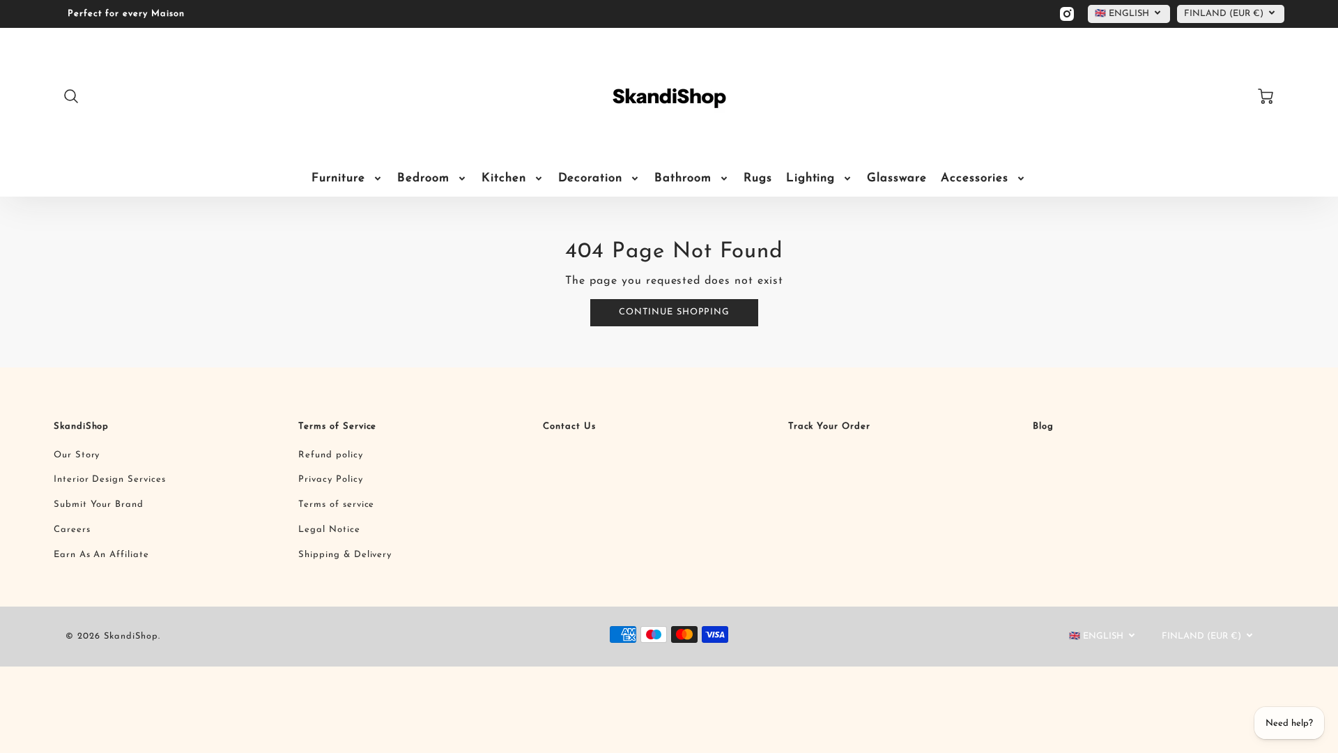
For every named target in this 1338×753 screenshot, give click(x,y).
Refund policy (330, 454)
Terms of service (336, 504)
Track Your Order (829, 426)
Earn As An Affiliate (101, 554)
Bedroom (423, 178)
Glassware (897, 178)
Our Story (77, 454)
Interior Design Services (110, 479)
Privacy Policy (330, 479)
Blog (1043, 426)
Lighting (811, 178)
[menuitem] (347, 178)
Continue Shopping (674, 312)
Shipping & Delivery (345, 554)
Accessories (974, 178)
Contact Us (569, 426)
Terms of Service (337, 426)
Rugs (758, 178)
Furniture (338, 178)
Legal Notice (329, 529)
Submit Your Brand (99, 504)
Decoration (590, 178)
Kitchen (504, 178)
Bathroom (683, 178)
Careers (72, 529)
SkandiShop (81, 426)
